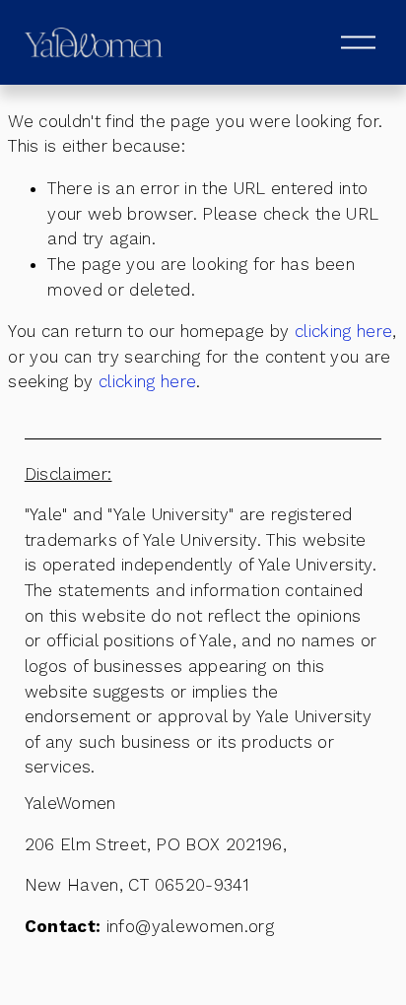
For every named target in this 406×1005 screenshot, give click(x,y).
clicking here (343, 331)
